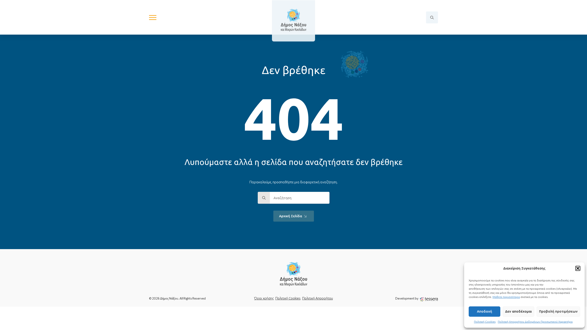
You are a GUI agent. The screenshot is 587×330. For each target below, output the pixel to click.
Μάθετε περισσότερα (506, 296)
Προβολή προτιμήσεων (558, 311)
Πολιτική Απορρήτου (317, 298)
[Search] (264, 198)
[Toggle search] (432, 17)
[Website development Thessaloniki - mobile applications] (429, 299)
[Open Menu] (152, 17)
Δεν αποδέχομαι (518, 311)
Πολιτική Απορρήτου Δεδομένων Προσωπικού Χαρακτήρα (535, 321)
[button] (578, 268)
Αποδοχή (484, 311)
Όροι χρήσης (264, 298)
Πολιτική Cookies (485, 321)
